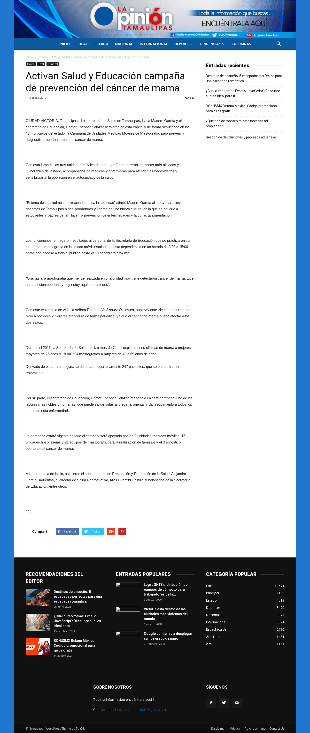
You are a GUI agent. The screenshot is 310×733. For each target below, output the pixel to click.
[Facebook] (211, 703)
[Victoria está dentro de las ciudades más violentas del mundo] (128, 615)
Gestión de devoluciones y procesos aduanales (241, 137)
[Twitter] (224, 703)
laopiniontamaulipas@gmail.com (140, 709)
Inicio (64, 43)
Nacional (124, 43)
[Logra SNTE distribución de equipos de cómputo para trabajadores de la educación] (128, 590)
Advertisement (255, 728)
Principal (53, 64)
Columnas (241, 43)
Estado (101, 43)
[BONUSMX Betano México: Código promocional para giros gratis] (38, 646)
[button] (278, 44)
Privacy (235, 728)
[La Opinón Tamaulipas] (155, 19)
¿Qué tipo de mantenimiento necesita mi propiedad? (237, 123)
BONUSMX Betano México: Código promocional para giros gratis (242, 108)
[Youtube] (237, 703)
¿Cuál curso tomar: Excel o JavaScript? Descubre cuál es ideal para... (77, 621)
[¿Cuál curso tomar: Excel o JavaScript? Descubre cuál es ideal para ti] (38, 622)
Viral (209, 644)
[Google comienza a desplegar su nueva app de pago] (128, 639)
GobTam (213, 636)
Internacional (154, 43)
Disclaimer (218, 728)
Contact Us (276, 728)
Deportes (183, 43)
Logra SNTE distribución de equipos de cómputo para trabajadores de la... (165, 589)
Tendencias (210, 43)
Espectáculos (216, 629)
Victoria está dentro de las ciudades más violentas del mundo (166, 614)
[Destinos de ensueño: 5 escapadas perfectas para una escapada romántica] (38, 597)
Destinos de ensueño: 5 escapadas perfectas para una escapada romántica (244, 78)
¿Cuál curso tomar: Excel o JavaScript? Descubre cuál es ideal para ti (243, 93)
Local (82, 43)
